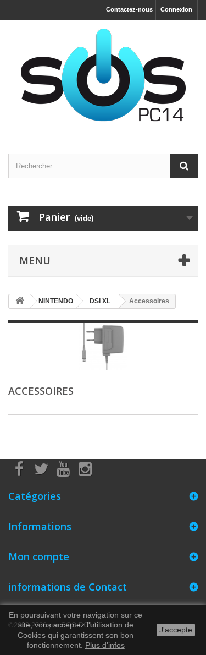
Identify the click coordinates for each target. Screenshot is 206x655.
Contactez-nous (129, 9)
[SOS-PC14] (103, 77)
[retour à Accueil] (19, 301)
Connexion (176, 9)
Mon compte (38, 556)
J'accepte (175, 629)
